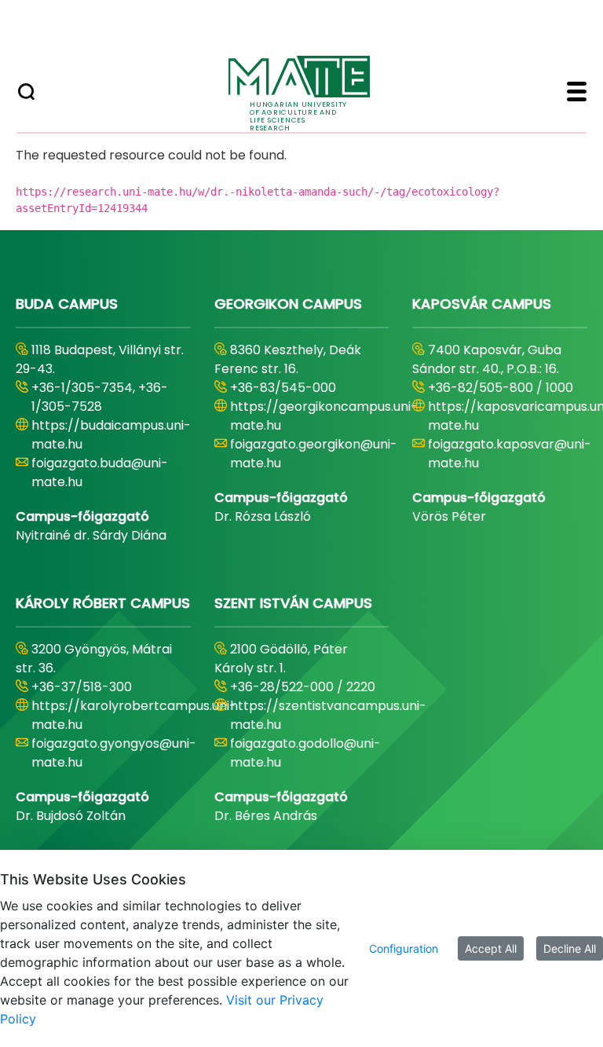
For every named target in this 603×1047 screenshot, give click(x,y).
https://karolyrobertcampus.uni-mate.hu (133, 715)
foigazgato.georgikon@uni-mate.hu (313, 453)
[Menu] (576, 93)
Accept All (491, 948)
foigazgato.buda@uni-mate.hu (99, 472)
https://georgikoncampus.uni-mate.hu (324, 415)
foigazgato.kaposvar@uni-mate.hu (509, 453)
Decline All (569, 948)
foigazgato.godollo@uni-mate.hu (305, 752)
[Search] (26, 93)
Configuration (403, 948)
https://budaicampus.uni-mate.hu (111, 434)
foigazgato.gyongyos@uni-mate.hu (113, 752)
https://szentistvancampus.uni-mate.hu (328, 715)
